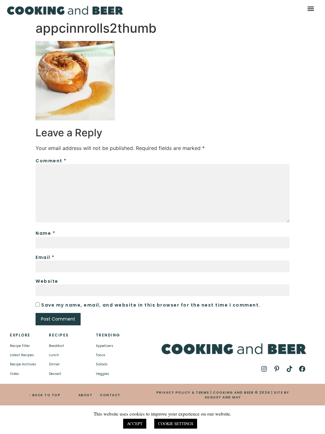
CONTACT (110, 395)
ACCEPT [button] (135, 423)
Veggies (102, 373)
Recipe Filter (20, 345)
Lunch (54, 355)
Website (47, 281)
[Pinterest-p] (276, 368)
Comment (51, 161)
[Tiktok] (289, 368)
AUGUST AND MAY (223, 397)
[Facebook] (302, 368)
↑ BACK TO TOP (45, 395)
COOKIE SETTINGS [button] (175, 423)
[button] (310, 8)
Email (45, 257)
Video (14, 373)
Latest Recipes (22, 355)
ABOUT (85, 395)
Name (45, 233)
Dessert (55, 373)
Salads (102, 364)
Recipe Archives (23, 364)
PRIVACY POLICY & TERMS (182, 392)
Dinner (54, 364)
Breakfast (56, 345)
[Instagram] (264, 368)
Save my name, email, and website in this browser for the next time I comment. (151, 305)
